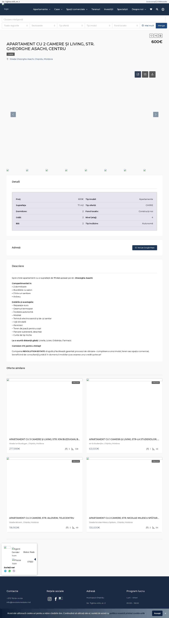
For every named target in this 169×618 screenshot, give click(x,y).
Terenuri (95, 9)
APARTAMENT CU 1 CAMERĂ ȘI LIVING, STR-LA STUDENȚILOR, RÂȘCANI (128, 439)
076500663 (32, 562)
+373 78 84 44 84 (15, 598)
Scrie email (151, 2)
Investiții (108, 9)
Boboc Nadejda (30, 552)
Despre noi (137, 9)
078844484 (162, 2)
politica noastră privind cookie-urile (127, 613)
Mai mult (149, 25)
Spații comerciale (75, 9)
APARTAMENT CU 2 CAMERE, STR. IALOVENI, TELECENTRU (41, 518)
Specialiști (122, 9)
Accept (157, 613)
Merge (161, 25)
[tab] (138, 74)
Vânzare (75, 382)
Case (57, 9)
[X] (5, 570)
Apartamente (40, 9)
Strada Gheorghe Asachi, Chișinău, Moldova (31, 59)
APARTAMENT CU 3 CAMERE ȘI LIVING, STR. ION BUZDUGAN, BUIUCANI (48, 439)
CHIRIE (10, 54)
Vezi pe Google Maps (145, 248)
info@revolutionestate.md (18, 602)
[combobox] (16, 25)
